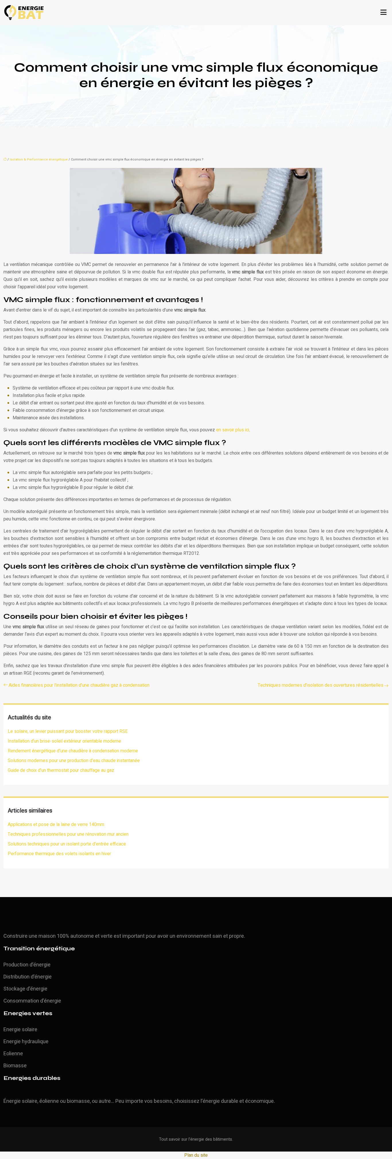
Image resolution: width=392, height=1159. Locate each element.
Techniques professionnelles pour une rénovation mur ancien (68, 834)
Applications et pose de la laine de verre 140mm (56, 824)
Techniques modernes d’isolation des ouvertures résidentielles (320, 685)
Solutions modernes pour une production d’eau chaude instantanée (74, 760)
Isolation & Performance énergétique (39, 159)
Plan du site (196, 1155)
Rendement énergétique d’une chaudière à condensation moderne (73, 750)
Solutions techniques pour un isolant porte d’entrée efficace (67, 844)
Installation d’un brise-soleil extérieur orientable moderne (64, 741)
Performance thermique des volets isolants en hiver (59, 853)
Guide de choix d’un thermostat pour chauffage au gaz (61, 770)
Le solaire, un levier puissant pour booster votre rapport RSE (68, 731)
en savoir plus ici (232, 429)
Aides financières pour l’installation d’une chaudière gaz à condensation (79, 685)
